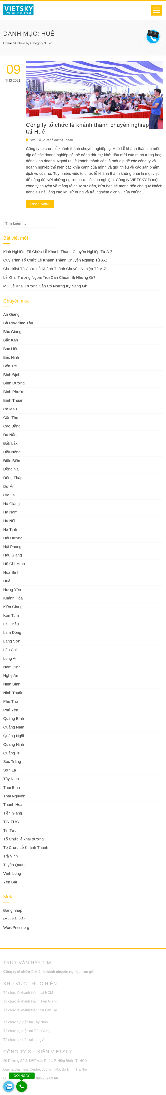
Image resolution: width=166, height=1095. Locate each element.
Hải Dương (12, 538)
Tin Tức (9, 830)
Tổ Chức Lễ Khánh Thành (55, 140)
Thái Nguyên (14, 796)
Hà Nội (9, 521)
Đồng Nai (11, 469)
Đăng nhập (12, 910)
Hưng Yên (12, 590)
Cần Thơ (11, 418)
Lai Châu (11, 624)
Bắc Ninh (11, 357)
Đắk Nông (12, 452)
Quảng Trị (11, 753)
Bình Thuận (13, 400)
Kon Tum (11, 615)
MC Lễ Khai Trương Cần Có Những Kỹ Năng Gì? (45, 286)
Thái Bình (11, 787)
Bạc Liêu (10, 349)
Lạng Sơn (11, 641)
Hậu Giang (12, 555)
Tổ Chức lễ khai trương (23, 839)
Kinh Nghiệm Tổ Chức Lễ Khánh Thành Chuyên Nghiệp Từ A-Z (58, 252)
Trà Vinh (10, 856)
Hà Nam (10, 512)
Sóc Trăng (12, 761)
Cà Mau (10, 409)
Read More (39, 204)
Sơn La (9, 770)
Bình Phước (13, 392)
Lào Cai (10, 650)
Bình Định (11, 375)
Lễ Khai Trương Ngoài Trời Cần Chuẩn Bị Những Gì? (49, 277)
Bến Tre (10, 366)
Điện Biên (11, 461)
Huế (32, 140)
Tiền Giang (12, 813)
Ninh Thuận (13, 693)
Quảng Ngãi (13, 736)
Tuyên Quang (15, 865)
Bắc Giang (12, 332)
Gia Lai (9, 495)
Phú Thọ (10, 701)
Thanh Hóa (12, 804)
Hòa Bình (11, 572)
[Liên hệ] (152, 34)
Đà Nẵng (11, 435)
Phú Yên (10, 710)
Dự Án (8, 486)
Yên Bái (10, 882)
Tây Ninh (11, 779)
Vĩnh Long (12, 873)
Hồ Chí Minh (14, 564)
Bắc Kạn (10, 340)
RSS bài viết (14, 919)
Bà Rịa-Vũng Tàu (18, 323)
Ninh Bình (11, 684)
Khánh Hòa (13, 598)
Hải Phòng (12, 547)
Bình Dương (14, 383)
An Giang (11, 314)
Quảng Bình (13, 718)
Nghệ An (10, 675)
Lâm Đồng (12, 632)
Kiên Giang (12, 607)
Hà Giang (11, 504)
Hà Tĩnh (10, 529)
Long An (10, 658)
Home (7, 43)
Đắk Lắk (10, 443)
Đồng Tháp (12, 478)
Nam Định (12, 667)
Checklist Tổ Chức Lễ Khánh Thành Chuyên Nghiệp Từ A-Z (54, 269)
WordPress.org (16, 927)
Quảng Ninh (13, 744)
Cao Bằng (12, 426)
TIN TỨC (11, 822)
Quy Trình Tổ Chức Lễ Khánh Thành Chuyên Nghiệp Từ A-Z (55, 260)
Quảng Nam (13, 727)
